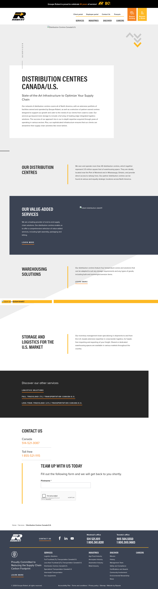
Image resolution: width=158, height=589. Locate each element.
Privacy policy (93, 586)
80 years (83, 4)
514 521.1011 (93, 538)
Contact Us (106, 14)
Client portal (78, 14)
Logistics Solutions (33, 390)
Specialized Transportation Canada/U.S (58, 569)
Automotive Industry (96, 563)
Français (117, 14)
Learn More (28, 242)
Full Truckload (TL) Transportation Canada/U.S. (48, 396)
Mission (112, 556)
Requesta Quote (142, 17)
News (112, 579)
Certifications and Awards (119, 569)
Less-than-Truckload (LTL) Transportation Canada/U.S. (52, 403)
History (112, 559)
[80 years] (104, 4)
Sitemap (103, 586)
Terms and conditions (79, 586)
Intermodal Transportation (53, 572)
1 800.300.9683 (126, 542)
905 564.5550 (125, 538)
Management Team (116, 563)
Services (80, 20)
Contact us (45, 538)
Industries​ (94, 20)
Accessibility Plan (64, 586)
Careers (120, 20)
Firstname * (46, 480)
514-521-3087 (30, 443)
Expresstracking (132, 17)
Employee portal (92, 14)
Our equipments (50, 576)
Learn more (81, 281)
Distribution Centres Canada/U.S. (56, 566)
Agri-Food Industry (95, 556)
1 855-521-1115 (31, 455)
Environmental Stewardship (119, 576)
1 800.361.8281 (95, 542)
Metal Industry (94, 566)
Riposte (118, 586)
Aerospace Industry (96, 559)
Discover (107, 20)
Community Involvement (118, 572)
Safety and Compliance (118, 566)
